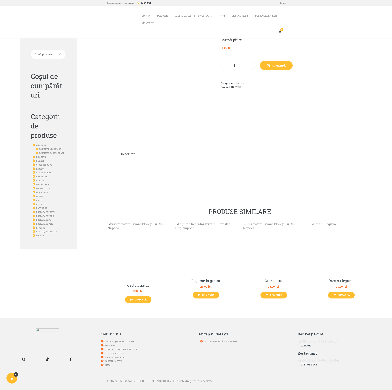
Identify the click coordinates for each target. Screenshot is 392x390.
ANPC (108, 365)
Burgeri (40, 161)
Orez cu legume (341, 281)
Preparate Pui (44, 220)
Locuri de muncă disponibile (220, 341)
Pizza (39, 204)
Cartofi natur (138, 285)
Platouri (41, 208)
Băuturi (41, 145)
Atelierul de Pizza (118, 381)
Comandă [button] (140, 299)
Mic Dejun (42, 192)
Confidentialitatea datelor (121, 349)
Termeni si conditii (116, 357)
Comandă (279, 65)
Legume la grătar (206, 281)
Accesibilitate (113, 361)
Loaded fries (43, 184)
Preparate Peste (45, 212)
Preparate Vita (45, 224)
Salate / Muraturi (47, 231)
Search (61, 54)
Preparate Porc (45, 216)
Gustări (40, 180)
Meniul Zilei (43, 188)
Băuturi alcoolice (50, 149)
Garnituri (239, 83)
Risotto (40, 228)
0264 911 (306, 345)
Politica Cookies (114, 353)
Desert (40, 169)
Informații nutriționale (119, 341)
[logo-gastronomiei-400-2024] (47, 339)
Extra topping (44, 172)
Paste (39, 200)
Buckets (41, 157)
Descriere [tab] (128, 154)
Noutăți (41, 196)
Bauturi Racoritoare (51, 153)
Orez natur (274, 281)
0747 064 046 (309, 364)
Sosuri (40, 235)
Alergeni (110, 345)
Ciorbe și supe (44, 165)
